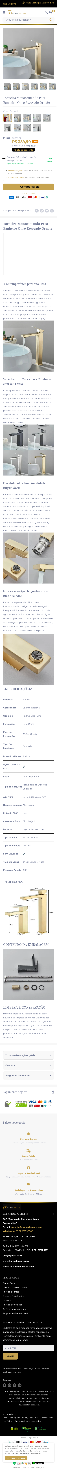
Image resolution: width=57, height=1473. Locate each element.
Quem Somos (10, 1283)
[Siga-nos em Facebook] (4, 1385)
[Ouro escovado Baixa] (27, 118)
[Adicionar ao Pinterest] (42, 211)
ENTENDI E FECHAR (16, 1458)
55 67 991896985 (24, 1231)
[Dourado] (7, 118)
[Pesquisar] (50, 19)
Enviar (10, 1356)
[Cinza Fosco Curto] (17, 127)
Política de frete (11, 1292)
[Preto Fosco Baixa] (7, 127)
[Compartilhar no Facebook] (37, 211)
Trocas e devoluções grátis (20, 1055)
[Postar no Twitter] (47, 211)
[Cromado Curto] (27, 127)
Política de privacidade (15, 1309)
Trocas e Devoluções (13, 1296)
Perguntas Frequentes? (15, 1313)
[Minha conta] (46, 12)
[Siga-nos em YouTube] (19, 1385)
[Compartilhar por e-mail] (52, 211)
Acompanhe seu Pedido (15, 1287)
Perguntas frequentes (17, 1075)
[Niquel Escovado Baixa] (47, 118)
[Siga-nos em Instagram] (9, 1385)
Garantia (10, 1065)
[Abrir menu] (4, 12)
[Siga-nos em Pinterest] (14, 1385)
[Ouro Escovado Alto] (17, 118)
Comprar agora (30, 186)
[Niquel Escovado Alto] (37, 118)
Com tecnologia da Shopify (15, 1418)
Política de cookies (12, 1304)
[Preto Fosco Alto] (37, 127)
